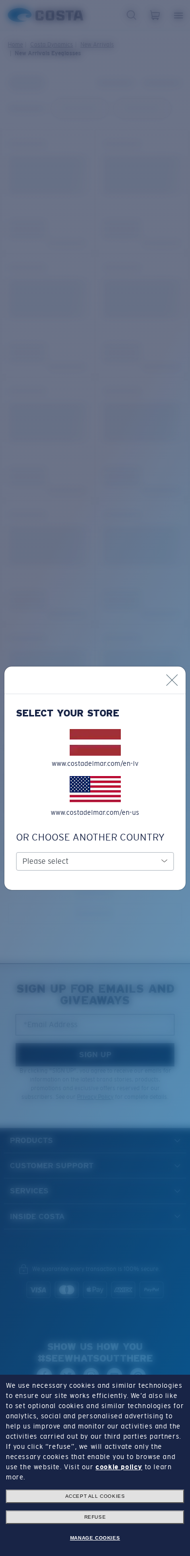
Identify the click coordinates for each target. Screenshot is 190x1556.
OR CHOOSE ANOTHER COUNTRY (90, 837)
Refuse (95, 1517)
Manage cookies (95, 1537)
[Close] (172, 680)
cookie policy (118, 1467)
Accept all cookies (95, 1496)
